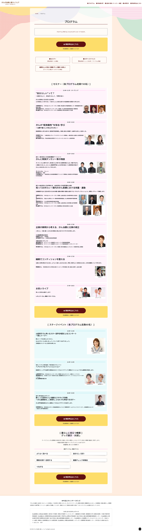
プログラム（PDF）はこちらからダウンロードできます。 (71, 32)
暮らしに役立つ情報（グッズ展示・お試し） (53, 68)
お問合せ (126, 3)
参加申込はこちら (136, 3)
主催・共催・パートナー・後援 (113, 3)
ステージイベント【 (89, 60)
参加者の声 (100, 3)
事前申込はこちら (71, 44)
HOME (36, 13)
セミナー (52, 60)
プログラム (92, 3)
